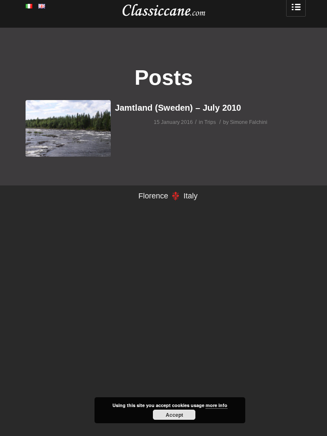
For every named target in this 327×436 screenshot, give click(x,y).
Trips (210, 122)
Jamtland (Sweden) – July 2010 (178, 107)
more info (216, 405)
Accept (174, 415)
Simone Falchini (248, 122)
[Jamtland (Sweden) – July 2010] (68, 128)
